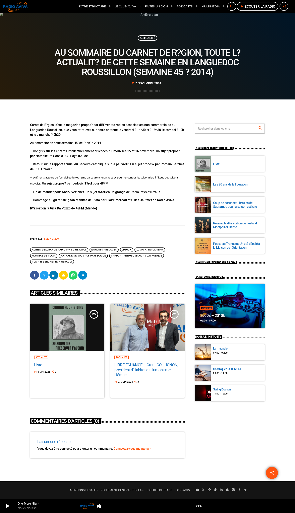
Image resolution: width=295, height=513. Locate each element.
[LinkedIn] (221, 490)
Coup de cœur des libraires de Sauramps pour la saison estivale (235, 205)
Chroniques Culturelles (227, 369)
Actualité (147, 38)
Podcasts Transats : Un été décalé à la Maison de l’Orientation (236, 245)
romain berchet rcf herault (52, 261)
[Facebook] (239, 490)
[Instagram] (233, 490)
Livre (38, 364)
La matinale (220, 348)
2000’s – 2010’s (212, 315)
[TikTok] (215, 490)
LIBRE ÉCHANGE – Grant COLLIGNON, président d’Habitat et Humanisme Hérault (146, 369)
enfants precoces (104, 249)
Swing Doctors (222, 389)
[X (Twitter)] (203, 490)
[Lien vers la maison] (15, 6)
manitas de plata (44, 255)
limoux (126, 249)
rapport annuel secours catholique (136, 255)
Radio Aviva (51, 239)
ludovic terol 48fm (149, 249)
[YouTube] (197, 490)
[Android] (245, 490)
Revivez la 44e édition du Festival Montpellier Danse (235, 225)
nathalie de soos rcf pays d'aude (83, 255)
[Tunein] (209, 490)
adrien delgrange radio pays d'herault (59, 249)
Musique (206, 308)
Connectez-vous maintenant (132, 448)
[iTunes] (227, 490)
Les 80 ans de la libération (230, 184)
